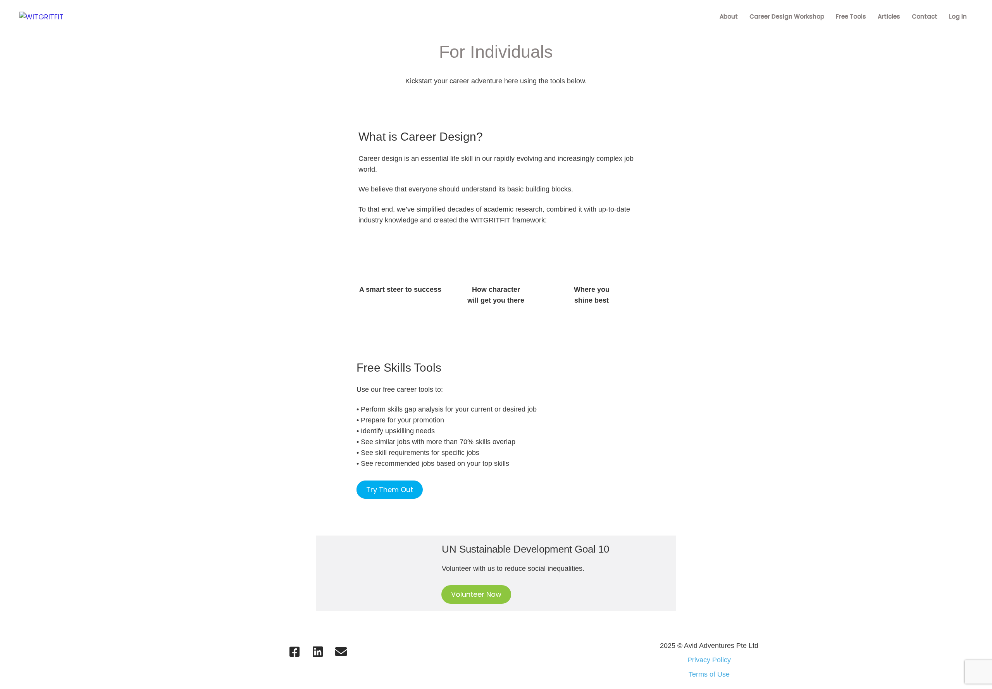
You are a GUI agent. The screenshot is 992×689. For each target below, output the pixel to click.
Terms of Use (709, 674)
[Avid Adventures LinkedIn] (318, 652)
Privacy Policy (709, 660)
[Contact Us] (341, 652)
